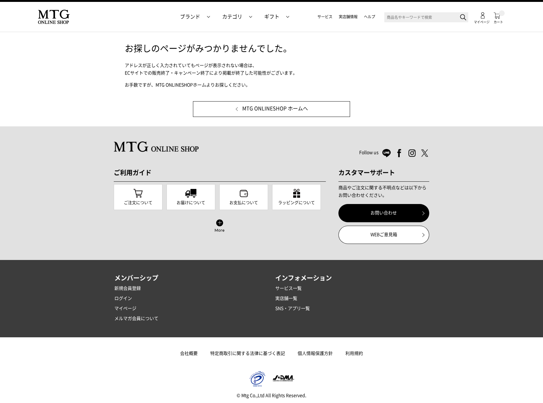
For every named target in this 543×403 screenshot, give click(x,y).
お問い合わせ (383, 213)
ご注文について (138, 203)
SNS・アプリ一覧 (292, 308)
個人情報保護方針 (315, 353)
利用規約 (354, 353)
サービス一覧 (288, 288)
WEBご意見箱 (383, 234)
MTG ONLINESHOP (53, 17)
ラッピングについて (296, 203)
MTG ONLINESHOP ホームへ (275, 108)
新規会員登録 (127, 288)
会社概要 (189, 353)
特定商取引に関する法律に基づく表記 (247, 353)
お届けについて (191, 203)
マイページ (125, 308)
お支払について (243, 203)
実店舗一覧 (286, 298)
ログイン (123, 298)
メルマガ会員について (136, 318)
